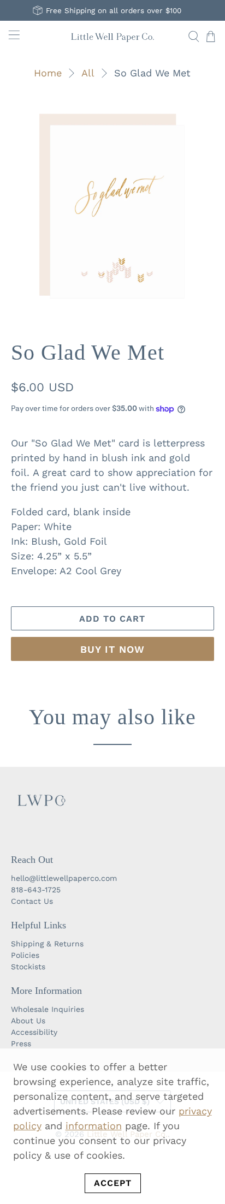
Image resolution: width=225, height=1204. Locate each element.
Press (21, 1043)
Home (48, 73)
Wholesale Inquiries (47, 1009)
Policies (25, 955)
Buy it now (112, 649)
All (87, 73)
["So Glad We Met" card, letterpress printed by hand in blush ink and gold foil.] (112, 206)
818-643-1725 (36, 889)
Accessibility (34, 1032)
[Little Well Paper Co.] (112, 36)
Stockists (28, 966)
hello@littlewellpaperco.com (64, 878)
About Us (28, 1020)
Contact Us (32, 901)
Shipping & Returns (47, 943)
